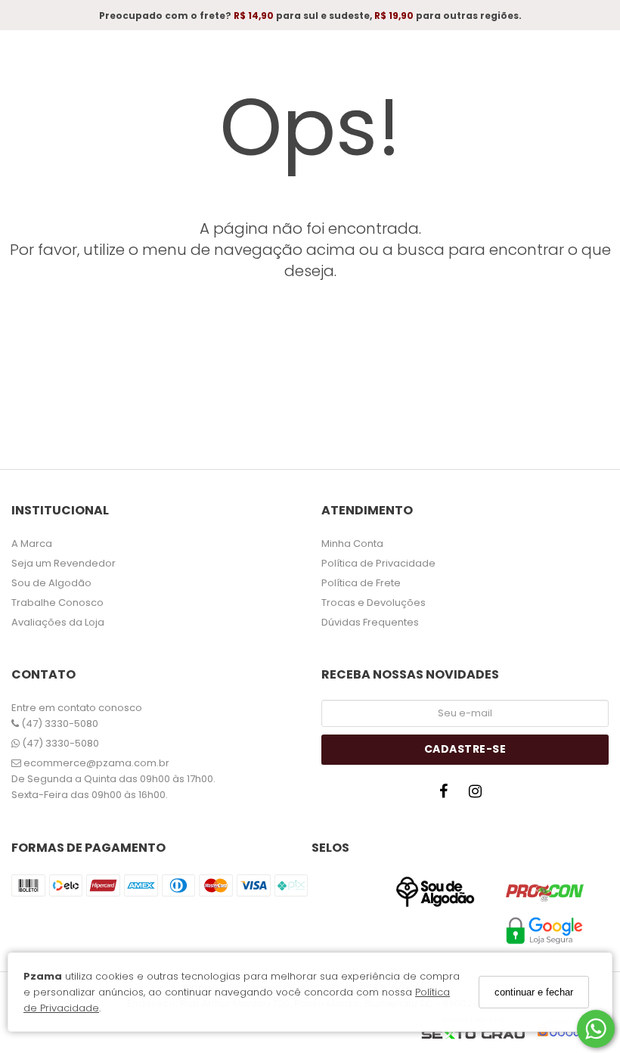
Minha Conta (352, 543)
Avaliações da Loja (57, 622)
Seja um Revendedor (63, 563)
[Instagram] (478, 795)
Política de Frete (361, 583)
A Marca (31, 543)
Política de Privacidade (378, 563)
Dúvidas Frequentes (370, 622)
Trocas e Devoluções (373, 602)
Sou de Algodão (51, 583)
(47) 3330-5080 (58, 723)
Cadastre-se (465, 748)
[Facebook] (446, 795)
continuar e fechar (533, 992)
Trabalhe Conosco (57, 602)
